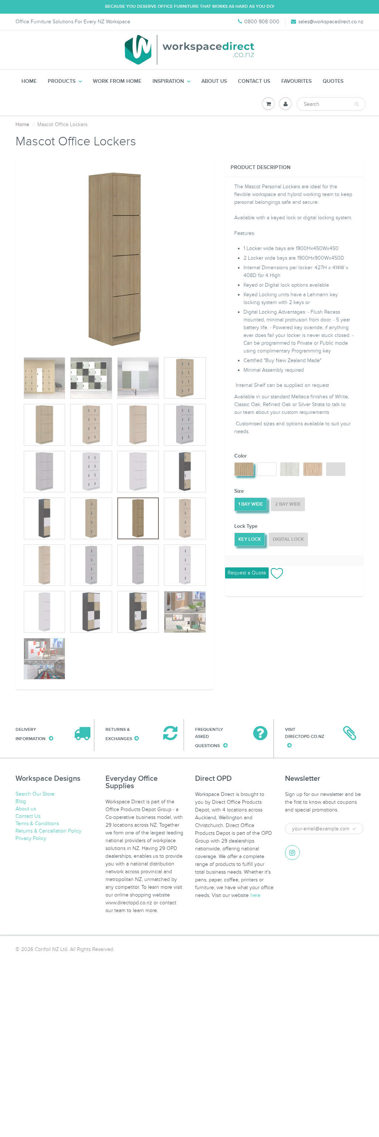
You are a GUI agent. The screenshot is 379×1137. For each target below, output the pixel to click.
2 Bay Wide (288, 504)
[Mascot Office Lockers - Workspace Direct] (114, 259)
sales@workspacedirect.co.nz (330, 21)
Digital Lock (288, 539)
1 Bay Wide (250, 504)
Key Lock (249, 539)
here (255, 895)
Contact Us (254, 81)
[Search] (356, 104)
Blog (21, 801)
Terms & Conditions (37, 823)
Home (29, 81)
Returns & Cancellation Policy (48, 831)
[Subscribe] (354, 829)
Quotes (333, 81)
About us (214, 81)
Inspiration (168, 81)
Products (62, 81)
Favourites (296, 81)
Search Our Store (35, 794)
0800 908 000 (261, 21)
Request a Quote (247, 573)
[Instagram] (292, 852)
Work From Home (117, 81)
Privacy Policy (31, 838)
